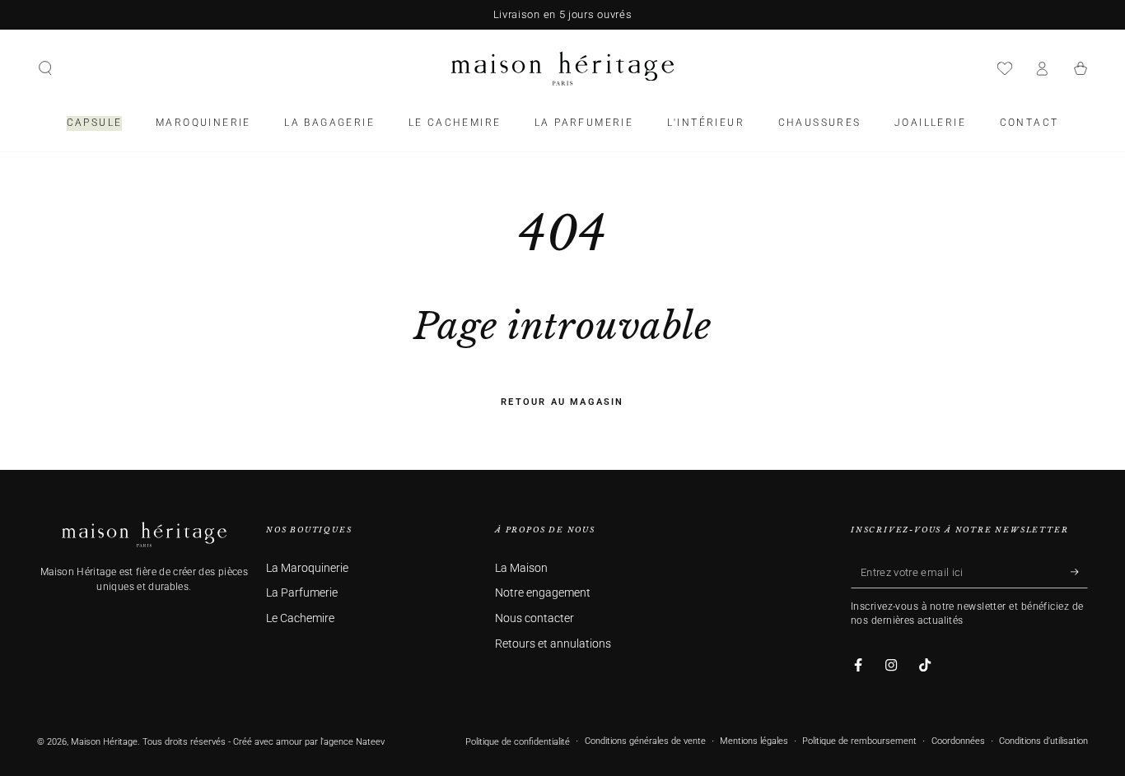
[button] (45, 68)
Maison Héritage (104, 742)
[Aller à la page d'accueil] (562, 68)
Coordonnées (958, 741)
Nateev (370, 742)
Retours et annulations (553, 644)
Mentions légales (754, 741)
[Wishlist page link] (1004, 68)
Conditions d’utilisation (1043, 741)
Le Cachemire (300, 618)
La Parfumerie (302, 593)
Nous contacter (534, 618)
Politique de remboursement (859, 741)
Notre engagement (543, 593)
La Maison (521, 568)
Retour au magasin (562, 402)
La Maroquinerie (307, 568)
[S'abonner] (1079, 571)
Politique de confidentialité (517, 742)
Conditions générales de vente (645, 741)
